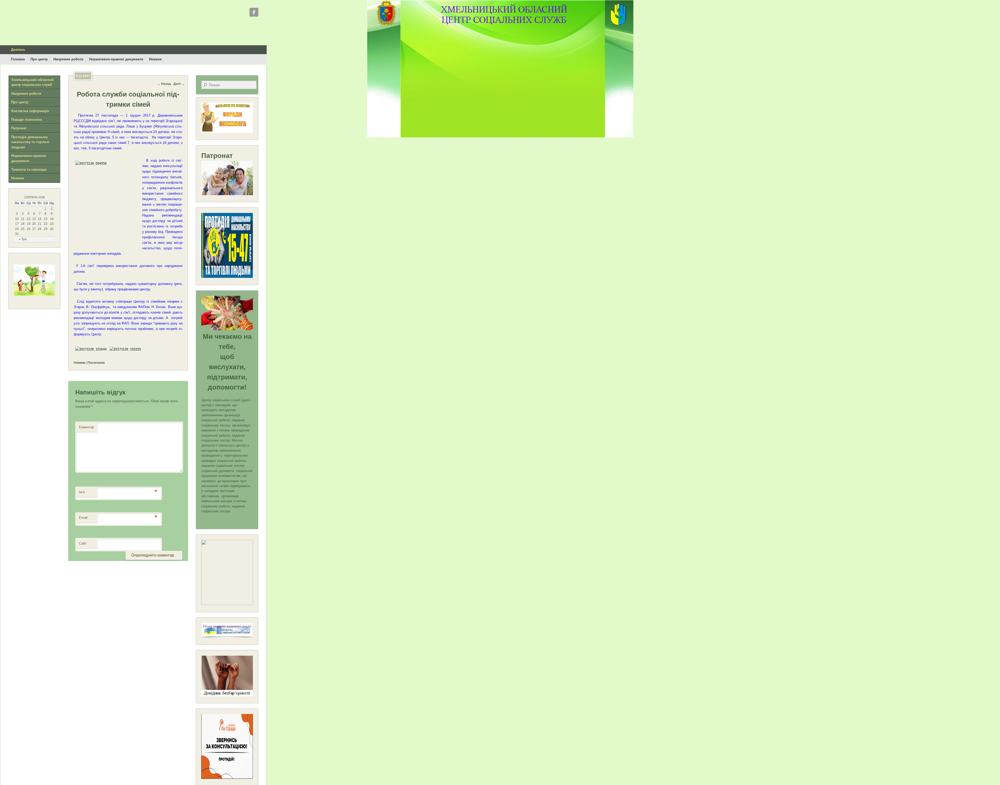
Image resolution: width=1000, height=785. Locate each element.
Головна (18, 59)
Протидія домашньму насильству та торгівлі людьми (30, 142)
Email (83, 518)
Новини (155, 59)
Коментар (86, 427)
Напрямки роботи (68, 59)
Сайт (82, 543)
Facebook (253, 12)
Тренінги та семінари (29, 169)
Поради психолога (26, 120)
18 (22, 224)
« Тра (23, 239)
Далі (178, 84)
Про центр (39, 59)
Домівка (18, 50)
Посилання (96, 363)
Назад (164, 84)
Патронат (19, 128)
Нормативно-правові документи (116, 59)
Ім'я (82, 492)
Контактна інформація (30, 111)
